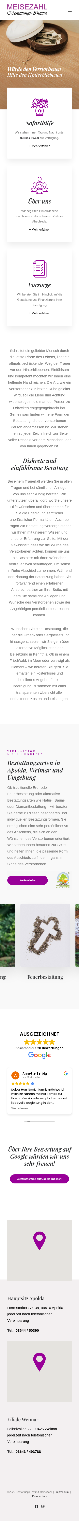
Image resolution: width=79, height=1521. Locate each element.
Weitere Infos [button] (27, 880)
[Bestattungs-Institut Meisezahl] (27, 10)
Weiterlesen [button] (19, 1108)
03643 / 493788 (28, 1452)
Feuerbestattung (39, 976)
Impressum (62, 1491)
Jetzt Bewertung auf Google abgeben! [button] (39, 1178)
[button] (69, 10)
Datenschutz (39, 1496)
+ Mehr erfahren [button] (39, 146)
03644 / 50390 (27, 1330)
